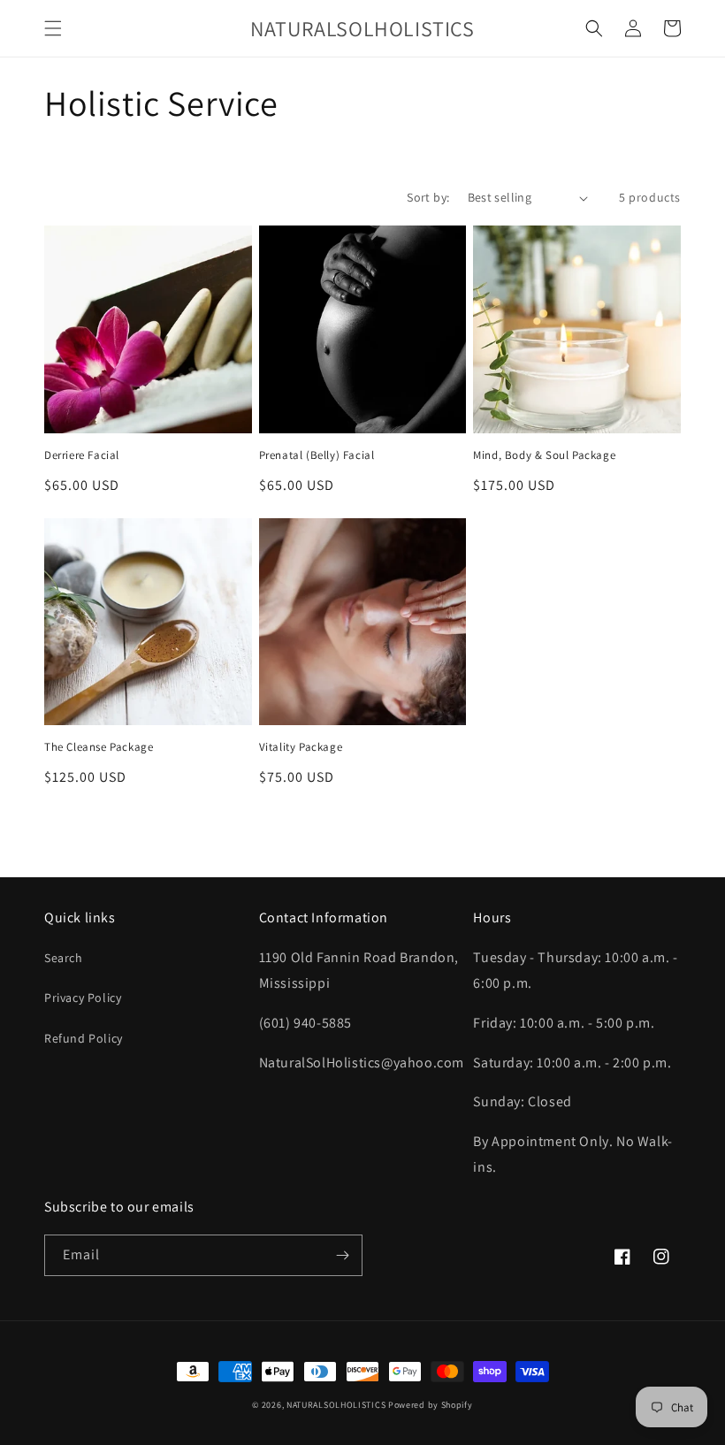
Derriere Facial (81, 455)
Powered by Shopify (430, 1405)
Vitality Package (301, 747)
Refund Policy (83, 1038)
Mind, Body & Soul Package (544, 455)
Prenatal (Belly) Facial (317, 455)
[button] (53, 28)
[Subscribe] (342, 1255)
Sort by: (428, 197)
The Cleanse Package (98, 747)
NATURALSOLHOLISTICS (335, 1405)
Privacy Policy (82, 997)
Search (63, 958)
